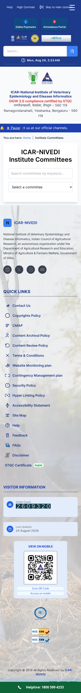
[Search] (72, 51)
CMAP (17, 325)
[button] (55, 7)
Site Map (19, 415)
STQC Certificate (23, 465)
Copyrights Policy (26, 315)
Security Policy (24, 385)
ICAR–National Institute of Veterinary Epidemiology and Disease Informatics (41, 94)
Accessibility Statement (31, 405)
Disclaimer (20, 455)
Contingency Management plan (37, 375)
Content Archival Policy (31, 335)
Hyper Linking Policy (28, 395)
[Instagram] (31, 269)
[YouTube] (42, 269)
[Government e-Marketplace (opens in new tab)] (19, 38)
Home (27, 137)
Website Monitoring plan (32, 365)
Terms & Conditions (28, 355)
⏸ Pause (13, 128)
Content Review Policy (30, 345)
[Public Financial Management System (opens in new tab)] (35, 38)
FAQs (16, 445)
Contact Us (21, 305)
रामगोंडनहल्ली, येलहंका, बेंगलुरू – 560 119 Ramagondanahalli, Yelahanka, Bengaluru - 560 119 (40, 110)
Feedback (20, 435)
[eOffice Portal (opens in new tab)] (56, 38)
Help (16, 425)
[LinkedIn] (7, 269)
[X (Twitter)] (19, 269)
